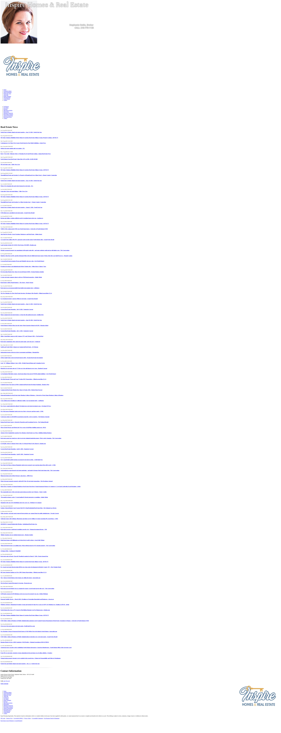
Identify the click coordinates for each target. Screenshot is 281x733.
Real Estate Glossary (8, 114)
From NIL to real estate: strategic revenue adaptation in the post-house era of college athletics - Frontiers (26, 653)
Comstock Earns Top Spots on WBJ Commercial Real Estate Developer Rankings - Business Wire (25, 384)
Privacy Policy (27, 718)
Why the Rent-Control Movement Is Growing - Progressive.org (16, 583)
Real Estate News (8, 117)
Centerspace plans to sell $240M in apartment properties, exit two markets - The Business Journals (25, 416)
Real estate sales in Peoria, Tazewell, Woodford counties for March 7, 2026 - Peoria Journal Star (24, 556)
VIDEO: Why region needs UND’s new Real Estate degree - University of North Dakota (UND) (24, 229)
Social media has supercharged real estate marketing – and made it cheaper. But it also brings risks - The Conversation (30, 470)
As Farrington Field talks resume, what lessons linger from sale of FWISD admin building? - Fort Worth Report (28, 373)
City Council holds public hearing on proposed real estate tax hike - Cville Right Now (22, 459)
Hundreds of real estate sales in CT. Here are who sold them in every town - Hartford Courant (24, 368)
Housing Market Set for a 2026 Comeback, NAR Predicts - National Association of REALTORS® (25, 642)
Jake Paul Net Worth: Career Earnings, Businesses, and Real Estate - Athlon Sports (21, 234)
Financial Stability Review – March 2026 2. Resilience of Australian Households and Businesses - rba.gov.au (27, 599)
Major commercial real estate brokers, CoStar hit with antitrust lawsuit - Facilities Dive (22, 314)
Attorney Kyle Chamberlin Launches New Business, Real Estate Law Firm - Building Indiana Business (26, 432)
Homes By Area (7, 93)
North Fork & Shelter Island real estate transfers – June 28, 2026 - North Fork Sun (21, 320)
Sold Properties (7, 97)
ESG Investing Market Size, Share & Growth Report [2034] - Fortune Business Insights (22, 271)
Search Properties (8, 92)
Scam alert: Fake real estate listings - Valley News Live (14, 191)
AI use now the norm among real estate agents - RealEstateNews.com (18, 626)
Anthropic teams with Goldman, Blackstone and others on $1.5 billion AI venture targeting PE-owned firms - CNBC (29, 518)
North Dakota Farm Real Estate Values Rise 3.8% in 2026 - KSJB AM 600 (19, 159)
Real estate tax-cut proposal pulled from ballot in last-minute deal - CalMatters (20, 288)
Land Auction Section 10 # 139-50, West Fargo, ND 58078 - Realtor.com (18, 245)
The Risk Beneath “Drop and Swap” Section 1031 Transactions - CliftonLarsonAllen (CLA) (23, 379)
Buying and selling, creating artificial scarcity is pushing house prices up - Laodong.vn (22, 218)
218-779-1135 (6, 681)
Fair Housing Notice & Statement (51, 718)
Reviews (6, 109)
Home (5, 89)
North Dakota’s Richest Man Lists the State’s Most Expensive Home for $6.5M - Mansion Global (24, 325)
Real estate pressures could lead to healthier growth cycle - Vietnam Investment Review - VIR (24, 529)
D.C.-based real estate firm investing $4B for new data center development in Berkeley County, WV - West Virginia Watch (31, 567)
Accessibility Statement (37, 718)
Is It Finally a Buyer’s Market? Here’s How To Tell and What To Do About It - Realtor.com (23, 443)
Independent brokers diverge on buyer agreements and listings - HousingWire (20, 352)
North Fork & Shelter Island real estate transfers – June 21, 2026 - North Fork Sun (21, 304)
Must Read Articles (8, 110)
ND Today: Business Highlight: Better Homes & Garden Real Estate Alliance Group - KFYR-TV (24, 561)
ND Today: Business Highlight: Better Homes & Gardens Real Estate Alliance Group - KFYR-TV (25, 170)
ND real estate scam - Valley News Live (10, 164)
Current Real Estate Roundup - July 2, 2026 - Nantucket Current (17, 331)
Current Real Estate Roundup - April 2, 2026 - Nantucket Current (17, 449)
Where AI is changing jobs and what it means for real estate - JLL (17, 186)
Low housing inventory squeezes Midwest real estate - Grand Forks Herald (19, 298)
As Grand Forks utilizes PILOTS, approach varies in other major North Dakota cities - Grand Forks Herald (27, 239)
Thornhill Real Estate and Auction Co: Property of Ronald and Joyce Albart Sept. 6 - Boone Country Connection (29, 175)
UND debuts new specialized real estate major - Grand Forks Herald (17, 212)
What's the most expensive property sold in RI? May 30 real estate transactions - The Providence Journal (27, 481)
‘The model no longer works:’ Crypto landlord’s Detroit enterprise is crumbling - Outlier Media (24, 497)
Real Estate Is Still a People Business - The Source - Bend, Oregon (17, 282)
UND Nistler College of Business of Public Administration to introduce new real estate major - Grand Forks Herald (29, 636)
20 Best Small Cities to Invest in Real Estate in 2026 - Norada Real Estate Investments (22, 357)
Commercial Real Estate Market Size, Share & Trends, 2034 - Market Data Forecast (21, 390)
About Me (6, 95)
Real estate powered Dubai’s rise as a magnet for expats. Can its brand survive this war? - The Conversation (27, 588)
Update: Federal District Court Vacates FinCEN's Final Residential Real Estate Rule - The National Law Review (28, 508)
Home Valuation (7, 96)
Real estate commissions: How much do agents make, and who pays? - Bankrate (20, 341)
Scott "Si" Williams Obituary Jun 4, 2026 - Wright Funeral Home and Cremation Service (23, 363)
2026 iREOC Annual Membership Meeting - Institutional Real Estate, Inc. (19, 524)
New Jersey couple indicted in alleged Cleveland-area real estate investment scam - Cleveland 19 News (26, 406)
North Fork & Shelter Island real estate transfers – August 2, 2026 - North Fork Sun (21, 207)
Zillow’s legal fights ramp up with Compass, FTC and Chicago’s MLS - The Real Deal (22, 336)
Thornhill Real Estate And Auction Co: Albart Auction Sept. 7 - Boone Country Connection (23, 202)
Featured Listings (7, 91)
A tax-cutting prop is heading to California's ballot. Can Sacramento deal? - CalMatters (22, 400)
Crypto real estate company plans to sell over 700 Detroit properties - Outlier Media (21, 277)
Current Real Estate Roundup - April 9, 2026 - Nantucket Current (17, 454)
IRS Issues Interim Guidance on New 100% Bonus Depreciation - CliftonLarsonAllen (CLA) (23, 572)
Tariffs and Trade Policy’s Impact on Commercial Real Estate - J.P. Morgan (19, 347)
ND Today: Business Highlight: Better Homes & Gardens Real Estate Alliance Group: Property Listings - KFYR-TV (29, 137)
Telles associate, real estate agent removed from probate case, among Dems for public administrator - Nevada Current (30, 513)
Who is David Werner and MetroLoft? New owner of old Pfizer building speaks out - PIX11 (23, 427)
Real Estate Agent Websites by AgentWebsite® (11, 720)
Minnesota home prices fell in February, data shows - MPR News (17, 475)
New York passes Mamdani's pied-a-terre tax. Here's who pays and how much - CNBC (22, 411)
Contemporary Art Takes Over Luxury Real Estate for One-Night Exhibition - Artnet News (23, 143)
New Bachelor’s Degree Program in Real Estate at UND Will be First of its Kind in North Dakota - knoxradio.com (29, 631)
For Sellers (6, 107)
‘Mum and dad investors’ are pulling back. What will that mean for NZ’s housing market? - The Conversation (28, 545)
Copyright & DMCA (18, 718)
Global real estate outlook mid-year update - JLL (13, 148)
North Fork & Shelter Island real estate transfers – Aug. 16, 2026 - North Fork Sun (21, 180)
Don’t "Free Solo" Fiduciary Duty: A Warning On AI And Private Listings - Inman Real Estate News (26, 153)
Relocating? (6, 111)
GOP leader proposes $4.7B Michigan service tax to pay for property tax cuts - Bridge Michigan (24, 593)
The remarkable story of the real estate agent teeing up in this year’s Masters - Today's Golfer (24, 492)
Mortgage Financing (8, 113)
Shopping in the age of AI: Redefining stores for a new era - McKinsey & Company (21, 502)
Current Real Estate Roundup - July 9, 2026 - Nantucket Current (17, 309)
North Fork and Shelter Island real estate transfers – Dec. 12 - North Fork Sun (20, 663)
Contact (5, 100)
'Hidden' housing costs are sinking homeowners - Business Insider (17, 534)
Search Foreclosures (8, 115)
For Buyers (6, 106)
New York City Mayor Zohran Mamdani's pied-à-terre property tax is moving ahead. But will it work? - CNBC (28, 465)
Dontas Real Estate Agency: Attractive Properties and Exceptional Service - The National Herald (24, 422)
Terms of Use (9, 718)
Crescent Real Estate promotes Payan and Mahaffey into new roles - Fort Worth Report (22, 261)
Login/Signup (7, 99)
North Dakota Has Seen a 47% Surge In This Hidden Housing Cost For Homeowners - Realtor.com (25, 610)
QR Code (3, 718)
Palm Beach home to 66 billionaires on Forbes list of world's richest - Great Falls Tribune (22, 540)
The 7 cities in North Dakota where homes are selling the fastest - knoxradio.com (20, 577)
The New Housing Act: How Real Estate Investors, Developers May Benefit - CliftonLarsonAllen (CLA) (26, 293)
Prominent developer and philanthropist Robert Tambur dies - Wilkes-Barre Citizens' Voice (23, 266)
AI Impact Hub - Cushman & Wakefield (10, 551)
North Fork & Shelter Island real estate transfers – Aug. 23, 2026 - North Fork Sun (21, 132)
